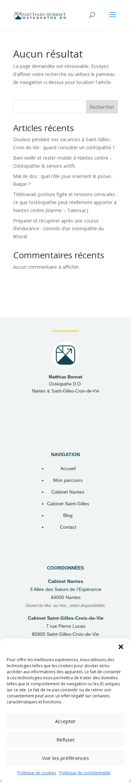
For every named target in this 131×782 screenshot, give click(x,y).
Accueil (68, 468)
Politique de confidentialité (85, 773)
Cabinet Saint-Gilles (68, 503)
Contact (68, 527)
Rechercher (102, 107)
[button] (121, 646)
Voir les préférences (65, 758)
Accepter (65, 721)
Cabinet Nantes (67, 492)
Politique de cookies (36, 773)
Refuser (65, 739)
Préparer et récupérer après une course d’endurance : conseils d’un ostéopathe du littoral (58, 229)
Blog (68, 515)
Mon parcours (68, 480)
